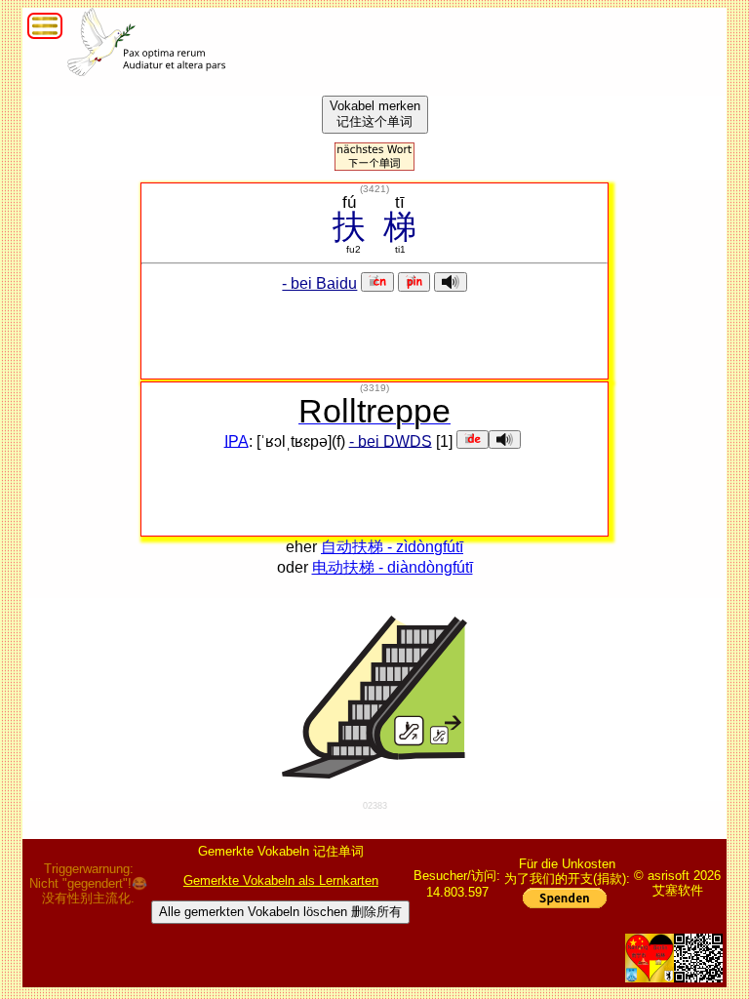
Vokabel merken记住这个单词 (375, 114)
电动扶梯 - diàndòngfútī (392, 567)
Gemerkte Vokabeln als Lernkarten (280, 880)
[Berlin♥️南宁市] (649, 958)
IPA (236, 440)
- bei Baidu (319, 283)
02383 (375, 806)
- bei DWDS (390, 440)
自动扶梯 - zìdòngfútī (392, 547)
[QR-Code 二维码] (698, 958)
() (374, 188)
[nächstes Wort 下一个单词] (374, 165)
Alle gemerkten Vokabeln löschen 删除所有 (280, 911)
